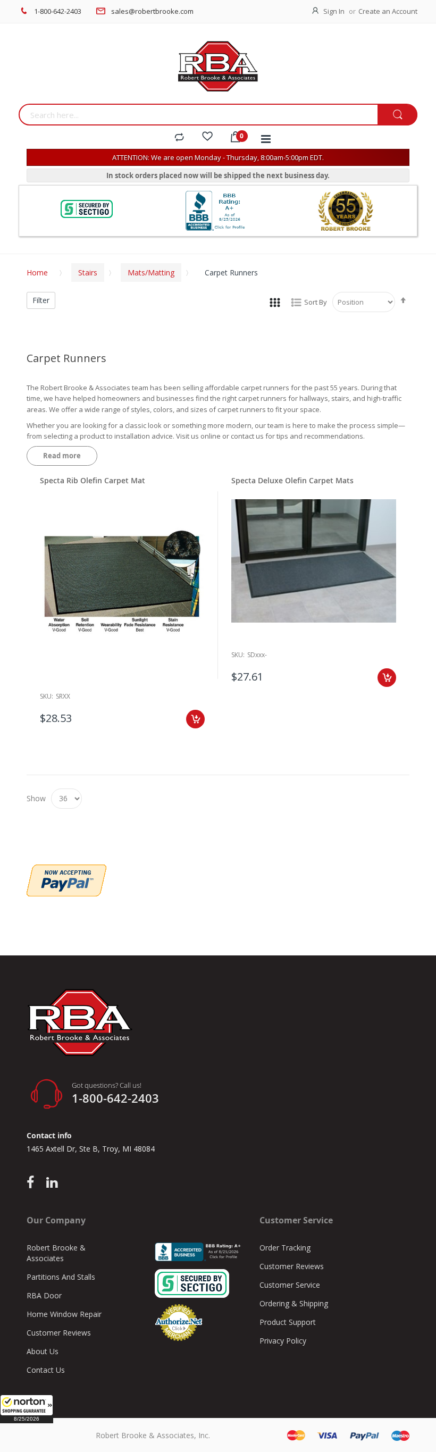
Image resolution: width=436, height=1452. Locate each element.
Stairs (87, 272)
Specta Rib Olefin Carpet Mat (92, 480)
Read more (62, 455)
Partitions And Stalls (61, 1277)
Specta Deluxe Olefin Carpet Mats (292, 480)
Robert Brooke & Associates (56, 1253)
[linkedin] (52, 1183)
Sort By (315, 302)
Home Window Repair (64, 1314)
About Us (42, 1351)
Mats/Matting (151, 272)
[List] (296, 302)
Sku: (46, 696)
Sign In (334, 11)
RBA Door (44, 1295)
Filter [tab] (40, 300)
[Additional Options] (66, 870)
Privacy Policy (282, 1341)
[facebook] (33, 1183)
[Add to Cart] (195, 719)
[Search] (397, 115)
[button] (26, 1409)
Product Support (287, 1322)
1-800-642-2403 (57, 11)
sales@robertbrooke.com (152, 11)
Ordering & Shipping (293, 1303)
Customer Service (289, 1285)
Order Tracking (285, 1248)
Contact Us (46, 1370)
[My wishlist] (207, 137)
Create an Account (387, 11)
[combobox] (198, 114)
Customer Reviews (59, 1333)
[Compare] (179, 137)
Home (37, 272)
